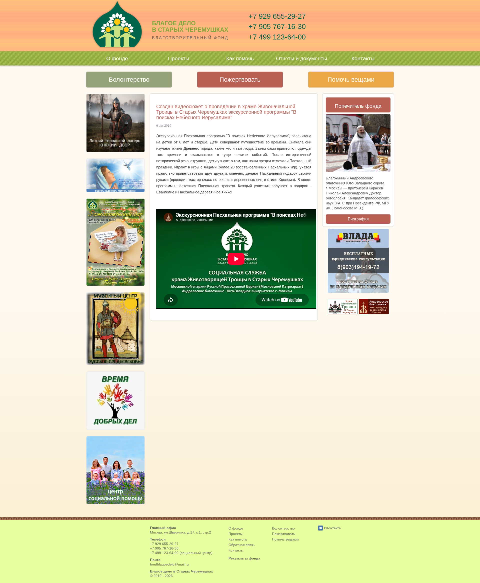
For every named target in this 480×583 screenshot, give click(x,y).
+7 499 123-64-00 (277, 37)
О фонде (117, 58)
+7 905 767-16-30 (277, 26)
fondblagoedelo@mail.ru (169, 564)
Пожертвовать (240, 79)
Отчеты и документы (301, 58)
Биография (358, 219)
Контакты (363, 58)
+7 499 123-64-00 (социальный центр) (181, 553)
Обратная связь (241, 545)
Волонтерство (129, 79)
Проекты (178, 58)
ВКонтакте (332, 528)
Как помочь (240, 58)
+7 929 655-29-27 (277, 16)
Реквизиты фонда (244, 558)
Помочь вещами (351, 79)
